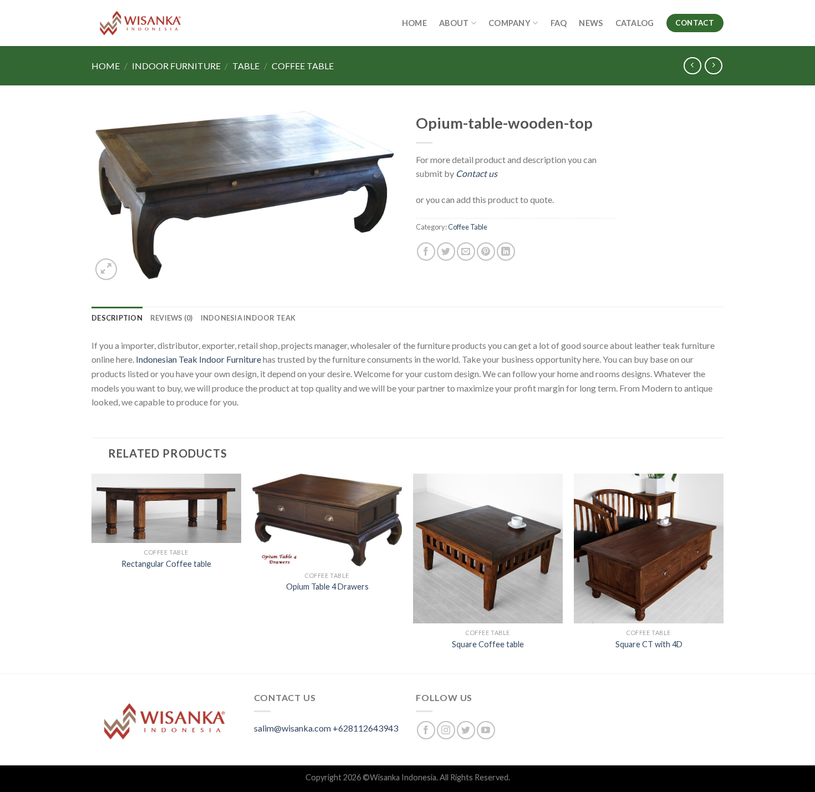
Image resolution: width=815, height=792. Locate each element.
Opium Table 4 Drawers (327, 586)
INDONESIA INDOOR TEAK (248, 317)
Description (116, 317)
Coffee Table (303, 65)
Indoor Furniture (176, 65)
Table (245, 65)
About (453, 23)
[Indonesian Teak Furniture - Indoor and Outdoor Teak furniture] (140, 23)
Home (414, 23)
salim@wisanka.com (292, 728)
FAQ (559, 23)
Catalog (634, 23)
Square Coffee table (488, 644)
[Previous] (92, 572)
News (591, 23)
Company (509, 23)
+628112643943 (365, 728)
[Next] (723, 572)
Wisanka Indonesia (403, 777)
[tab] (116, 318)
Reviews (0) (171, 317)
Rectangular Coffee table (166, 563)
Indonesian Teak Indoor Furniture (198, 359)
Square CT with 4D (648, 644)
